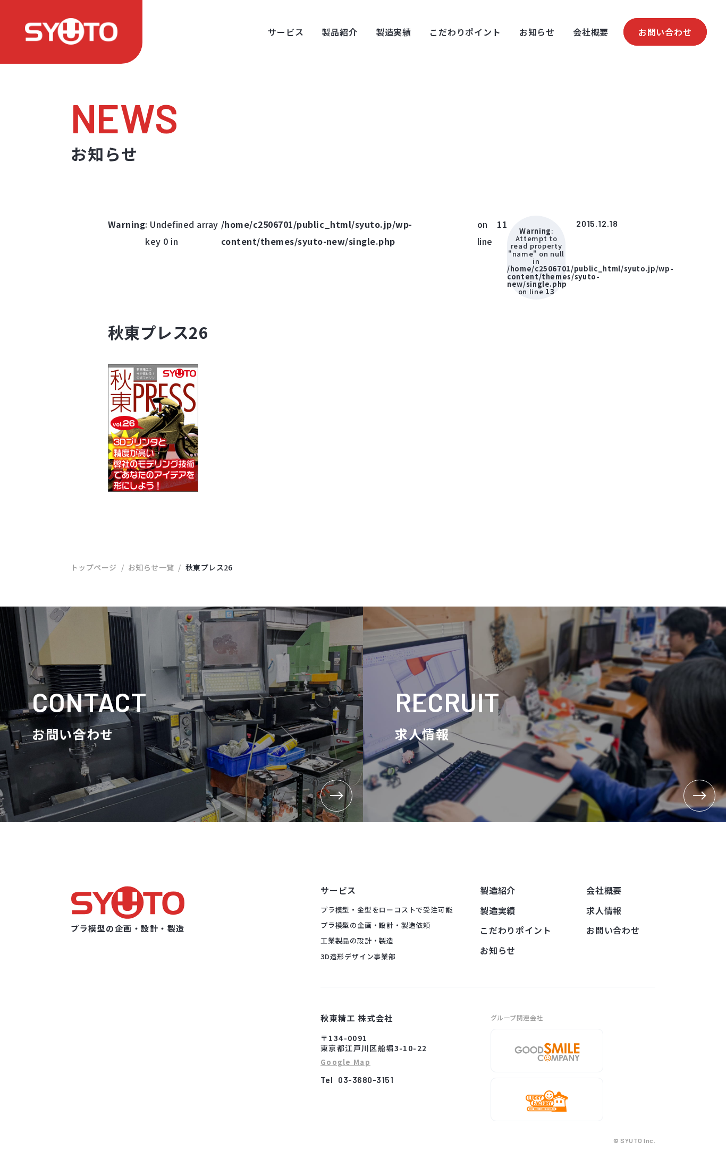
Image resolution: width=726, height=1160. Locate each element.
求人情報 (604, 910)
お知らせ (537, 31)
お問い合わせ (665, 31)
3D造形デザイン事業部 (358, 956)
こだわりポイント (465, 31)
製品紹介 (339, 31)
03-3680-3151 (365, 1079)
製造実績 (393, 31)
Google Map (345, 1062)
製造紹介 (498, 890)
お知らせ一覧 (151, 567)
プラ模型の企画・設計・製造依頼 (375, 925)
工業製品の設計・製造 (357, 940)
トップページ (94, 567)
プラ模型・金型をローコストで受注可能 (386, 910)
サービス (285, 31)
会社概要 (591, 31)
